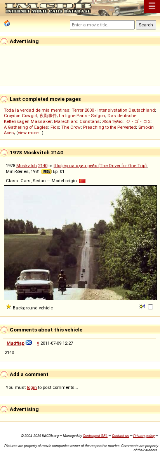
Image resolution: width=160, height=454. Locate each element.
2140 (42, 165)
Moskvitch (26, 165)
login (32, 387)
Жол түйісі (112, 121)
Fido (54, 127)
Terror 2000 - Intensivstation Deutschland (113, 110)
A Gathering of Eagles (26, 127)
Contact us (120, 435)
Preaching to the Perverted (109, 127)
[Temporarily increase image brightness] (142, 306)
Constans (90, 121)
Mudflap (15, 343)
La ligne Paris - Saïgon (82, 115)
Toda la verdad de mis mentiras (37, 110)
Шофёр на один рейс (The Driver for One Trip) (100, 165)
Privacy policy (144, 435)
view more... (30, 132)
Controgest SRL (95, 435)
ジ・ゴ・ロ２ (138, 121)
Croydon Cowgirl (20, 115)
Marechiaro (65, 121)
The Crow (71, 127)
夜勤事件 (48, 115)
